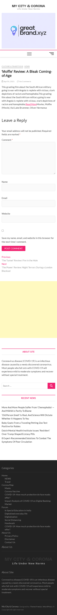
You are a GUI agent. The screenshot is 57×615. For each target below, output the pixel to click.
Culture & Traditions (12, 66)
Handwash (10, 523)
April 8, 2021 (8, 81)
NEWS (8, 478)
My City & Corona (10, 606)
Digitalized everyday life (16, 513)
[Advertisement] (28, 309)
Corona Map (8, 485)
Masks (8, 488)
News (27, 66)
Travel (7, 481)
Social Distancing (13, 520)
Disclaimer (10, 539)
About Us (6, 532)
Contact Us (10, 542)
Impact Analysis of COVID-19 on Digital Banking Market (27, 502)
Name (5, 181)
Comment (7, 139)
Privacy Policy (11, 536)
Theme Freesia (36, 606)
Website (6, 213)
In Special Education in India (18, 510)
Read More (31, 104)
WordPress (47, 606)
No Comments (25, 81)
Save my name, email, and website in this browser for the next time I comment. (28, 240)
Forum (5, 507)
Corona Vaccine (12, 491)
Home (4, 475)
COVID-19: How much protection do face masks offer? (27, 496)
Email (4, 198)
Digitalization (11, 516)
